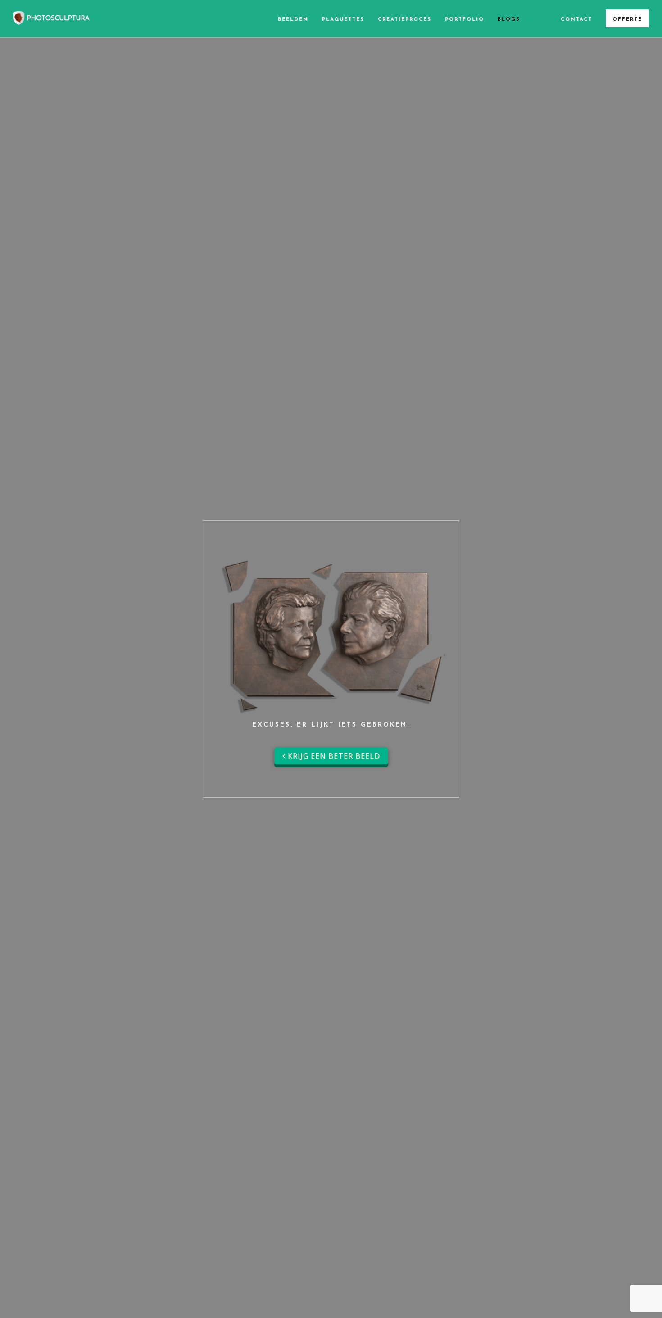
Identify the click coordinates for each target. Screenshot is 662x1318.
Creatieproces (404, 19)
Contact (576, 19)
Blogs (509, 19)
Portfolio (464, 19)
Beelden (293, 19)
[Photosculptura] (51, 17)
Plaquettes (343, 19)
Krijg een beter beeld (333, 756)
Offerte (627, 19)
